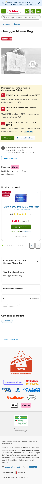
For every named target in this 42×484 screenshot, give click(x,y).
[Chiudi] (39, 2)
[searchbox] (21, 17)
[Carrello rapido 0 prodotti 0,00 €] (38, 11)
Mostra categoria (10, 158)
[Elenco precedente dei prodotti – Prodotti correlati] (32, 246)
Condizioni (28, 131)
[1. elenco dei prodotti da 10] (2, 245)
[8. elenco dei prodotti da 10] (18, 246)
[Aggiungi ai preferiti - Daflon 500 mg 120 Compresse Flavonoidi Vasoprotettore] (38, 192)
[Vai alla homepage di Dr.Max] (14, 11)
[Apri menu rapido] (3, 11)
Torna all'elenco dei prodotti (14, 339)
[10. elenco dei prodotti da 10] (23, 246)
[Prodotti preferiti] (27, 11)
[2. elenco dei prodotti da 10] (5, 246)
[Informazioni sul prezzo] (28, 221)
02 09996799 (31, 467)
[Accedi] (33, 11)
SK (22, 477)
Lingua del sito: (7, 472)
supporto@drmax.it (12, 467)
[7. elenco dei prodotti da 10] (16, 246)
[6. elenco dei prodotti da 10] (14, 246)
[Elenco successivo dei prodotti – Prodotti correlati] (38, 246)
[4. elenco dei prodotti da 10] (9, 246)
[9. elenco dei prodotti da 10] (20, 246)
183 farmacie (26, 231)
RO (28, 477)
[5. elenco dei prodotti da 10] (12, 246)
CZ (19, 477)
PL (25, 477)
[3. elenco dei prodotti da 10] (7, 246)
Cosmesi (7, 321)
